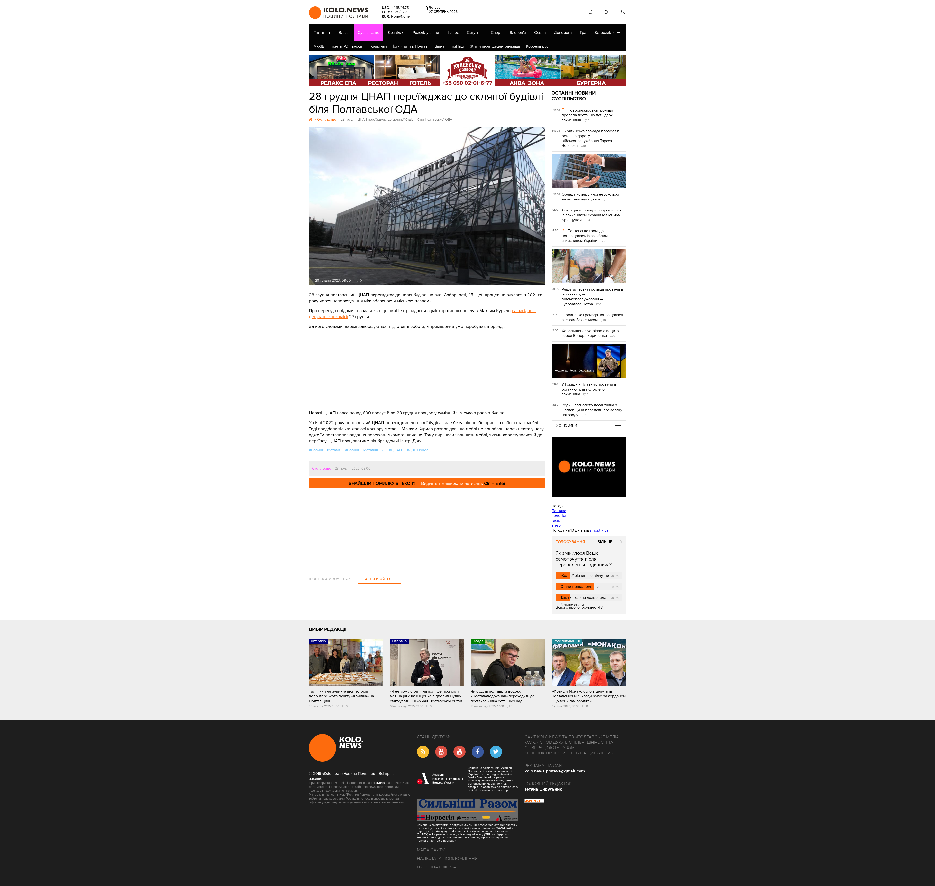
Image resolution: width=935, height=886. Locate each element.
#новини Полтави (324, 450)
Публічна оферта (436, 867)
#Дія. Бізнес (417, 450)
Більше (605, 541)
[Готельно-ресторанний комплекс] (467, 70)
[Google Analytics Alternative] (534, 801)
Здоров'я (518, 32)
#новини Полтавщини (364, 450)
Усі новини (566, 425)
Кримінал (378, 46)
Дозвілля (396, 32)
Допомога (563, 32)
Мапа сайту (431, 850)
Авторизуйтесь (379, 579)
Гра (583, 32)
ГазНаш (457, 46)
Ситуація (475, 32)
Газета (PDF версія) (347, 46)
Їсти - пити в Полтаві (411, 46)
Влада (344, 32)
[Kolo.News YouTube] (589, 467)
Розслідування (426, 32)
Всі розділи (605, 32)
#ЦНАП (395, 450)
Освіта (540, 32)
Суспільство (368, 32)
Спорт (496, 32)
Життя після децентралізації (495, 46)
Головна (322, 32)
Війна (439, 46)
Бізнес (453, 32)
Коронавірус (537, 46)
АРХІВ (319, 46)
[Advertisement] (427, 366)
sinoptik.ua (599, 530)
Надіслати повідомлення (447, 858)
